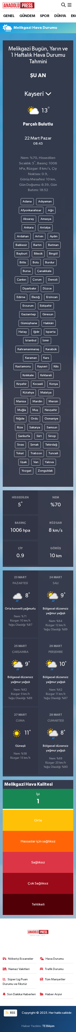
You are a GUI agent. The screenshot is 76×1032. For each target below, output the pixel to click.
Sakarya (34, 427)
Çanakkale (44, 271)
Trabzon (36, 453)
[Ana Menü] (70, 5)
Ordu (34, 418)
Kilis (56, 366)
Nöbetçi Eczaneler (20, 958)
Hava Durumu (55, 958)
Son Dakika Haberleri (21, 994)
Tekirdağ (51, 444)
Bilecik (38, 253)
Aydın (53, 236)
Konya (53, 383)
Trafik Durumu (54, 969)
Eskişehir (46, 305)
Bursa (27, 271)
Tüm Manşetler (55, 979)
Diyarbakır (29, 288)
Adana (27, 201)
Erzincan (52, 297)
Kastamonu (23, 366)
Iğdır (36, 331)
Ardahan (23, 236)
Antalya (45, 227)
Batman (53, 245)
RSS (12, 1012)
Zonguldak (45, 470)
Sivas (20, 444)
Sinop (52, 436)
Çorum (37, 279)
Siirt (39, 436)
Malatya (46, 392)
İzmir (46, 340)
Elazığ (36, 297)
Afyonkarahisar (31, 210)
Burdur (49, 262)
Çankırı (21, 279)
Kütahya (28, 392)
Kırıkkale (28, 375)
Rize (20, 427)
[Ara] (63, 5)
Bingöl (53, 253)
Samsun (52, 427)
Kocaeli (38, 383)
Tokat (20, 453)
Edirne (21, 297)
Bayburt (21, 253)
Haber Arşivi (53, 994)
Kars (46, 357)
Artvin (39, 236)
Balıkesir (21, 245)
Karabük (51, 349)
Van (35, 462)
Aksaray (28, 218)
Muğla (21, 410)
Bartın (37, 245)
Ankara (29, 227)
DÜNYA (60, 16)
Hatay (23, 331)
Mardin (37, 401)
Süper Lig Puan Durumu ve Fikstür (15, 982)
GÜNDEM (27, 16)
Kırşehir (21, 383)
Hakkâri (48, 323)
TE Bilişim (48, 1026)
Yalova (49, 462)
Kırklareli (46, 375)
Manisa (21, 401)
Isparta (51, 331)
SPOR (44, 16)
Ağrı (51, 210)
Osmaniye (51, 418)
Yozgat (26, 470)
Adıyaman (45, 201)
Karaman (31, 357)
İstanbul (30, 340)
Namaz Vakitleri (19, 969)
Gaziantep (28, 314)
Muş (35, 410)
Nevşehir (51, 410)
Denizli (52, 279)
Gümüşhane (29, 323)
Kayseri (42, 366)
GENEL (8, 16)
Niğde (20, 418)
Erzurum (28, 305)
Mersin (53, 401)
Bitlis (23, 262)
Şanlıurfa (24, 436)
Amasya (46, 218)
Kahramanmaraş (28, 349)
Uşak (23, 462)
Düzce (47, 288)
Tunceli (53, 453)
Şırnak (34, 444)
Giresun (47, 314)
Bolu (36, 262)
